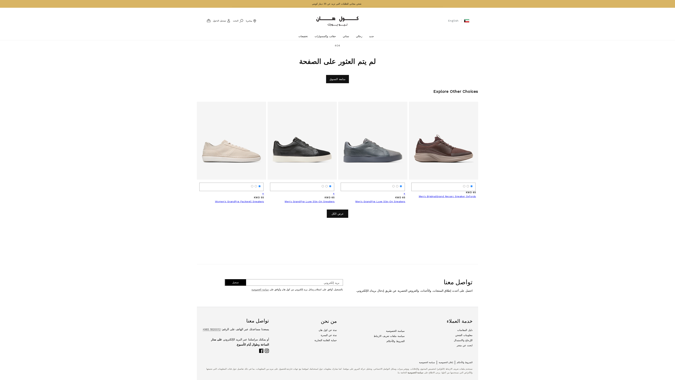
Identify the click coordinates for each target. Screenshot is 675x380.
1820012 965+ (212, 329)
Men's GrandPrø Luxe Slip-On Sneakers (380, 201)
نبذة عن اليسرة (329, 335)
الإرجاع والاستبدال (463, 340)
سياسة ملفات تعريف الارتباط (389, 336)
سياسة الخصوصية (260, 289)
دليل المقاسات (464, 330)
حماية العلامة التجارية (325, 340)
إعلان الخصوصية (446, 362)
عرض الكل (338, 213)
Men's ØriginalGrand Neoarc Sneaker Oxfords (447, 196)
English (453, 20)
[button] (466, 21)
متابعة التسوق (337, 79)
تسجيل (235, 282)
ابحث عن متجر (464, 345)
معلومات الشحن (463, 335)
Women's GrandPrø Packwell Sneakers (239, 201)
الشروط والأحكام (396, 341)
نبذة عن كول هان (328, 330)
